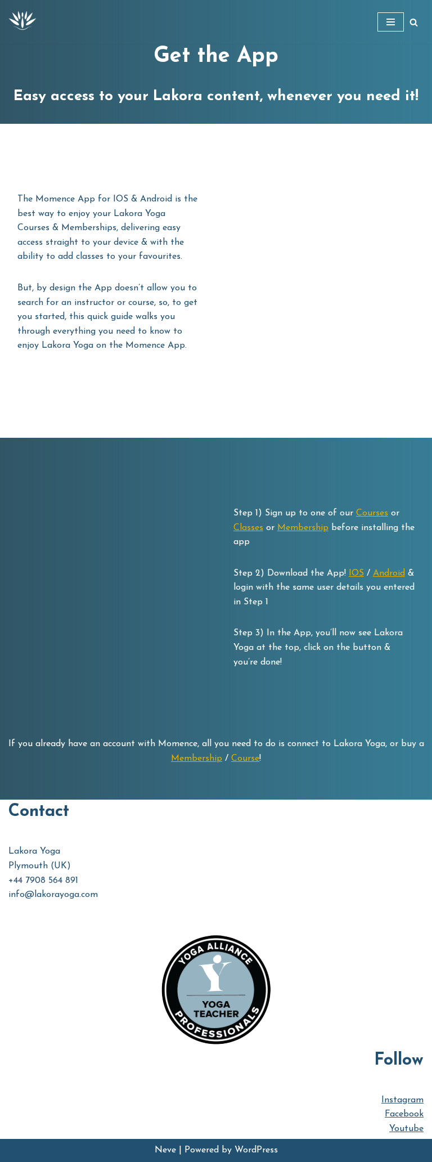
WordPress (256, 1150)
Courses (372, 513)
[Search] (414, 22)
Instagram (402, 1100)
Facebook (404, 1114)
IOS (356, 573)
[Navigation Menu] (390, 22)
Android (389, 573)
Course (245, 758)
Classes (248, 527)
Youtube (406, 1128)
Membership (302, 527)
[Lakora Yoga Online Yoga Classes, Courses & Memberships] (22, 22)
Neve (165, 1150)
